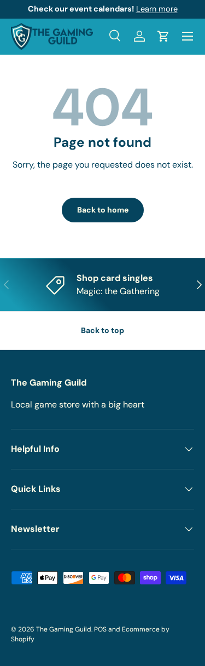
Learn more (157, 9)
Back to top (102, 330)
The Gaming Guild (63, 629)
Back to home (102, 210)
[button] (163, 36)
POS (100, 629)
